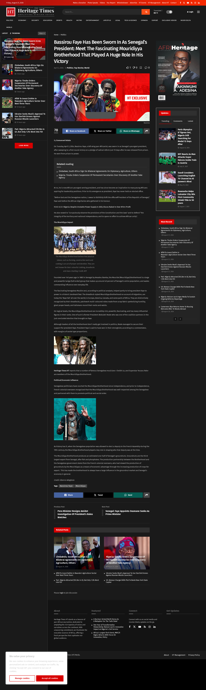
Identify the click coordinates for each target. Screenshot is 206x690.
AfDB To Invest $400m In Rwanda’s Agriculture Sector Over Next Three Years (30, 101)
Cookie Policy (23, 671)
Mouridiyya (81, 486)
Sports (59, 20)
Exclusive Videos (169, 20)
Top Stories (79, 68)
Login (191, 12)
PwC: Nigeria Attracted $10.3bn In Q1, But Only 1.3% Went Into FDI (29, 130)
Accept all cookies (50, 678)
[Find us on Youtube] (188, 3)
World (9, 27)
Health (69, 20)
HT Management (154, 3)
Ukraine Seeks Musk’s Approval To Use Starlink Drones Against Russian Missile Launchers (30, 116)
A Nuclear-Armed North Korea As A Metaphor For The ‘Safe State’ (106, 620)
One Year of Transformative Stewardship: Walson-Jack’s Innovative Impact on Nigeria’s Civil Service (108, 627)
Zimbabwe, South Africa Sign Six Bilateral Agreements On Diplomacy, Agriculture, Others (29, 68)
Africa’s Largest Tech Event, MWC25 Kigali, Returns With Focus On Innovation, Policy (106, 635)
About (166, 655)
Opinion (144, 20)
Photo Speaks (93, 3)
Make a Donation (79, 3)
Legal (117, 20)
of (117, 197)
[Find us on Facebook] (180, 3)
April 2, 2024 (59, 68)
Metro (79, 20)
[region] (36, 668)
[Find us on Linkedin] (154, 627)
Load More (24, 145)
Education (47, 20)
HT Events (142, 3)
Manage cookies (22, 678)
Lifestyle (107, 20)
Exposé (155, 20)
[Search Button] (146, 12)
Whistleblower (122, 3)
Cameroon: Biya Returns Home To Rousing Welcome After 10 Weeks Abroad (177, 308)
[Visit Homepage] (30, 11)
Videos (102, 3)
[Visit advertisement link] (178, 71)
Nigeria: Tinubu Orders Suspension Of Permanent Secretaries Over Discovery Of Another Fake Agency (28, 85)
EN (155, 13)
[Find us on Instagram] (195, 3)
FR (157, 13)
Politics (9, 20)
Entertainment (92, 20)
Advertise (133, 3)
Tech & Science (130, 20)
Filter (41, 33)
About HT (165, 3)
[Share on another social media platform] (146, 131)
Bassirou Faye (66, 486)
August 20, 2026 (168, 291)
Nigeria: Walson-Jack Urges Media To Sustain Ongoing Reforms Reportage (178, 298)
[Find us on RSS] (191, 3)
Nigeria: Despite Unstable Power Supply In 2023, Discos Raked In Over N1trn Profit (97, 207)
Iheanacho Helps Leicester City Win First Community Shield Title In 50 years (186, 197)
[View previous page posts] (175, 319)
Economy (22, 20)
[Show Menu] (198, 12)
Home (56, 35)
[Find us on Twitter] (184, 3)
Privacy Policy (194, 655)
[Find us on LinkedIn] (199, 3)
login (61, 593)
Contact (173, 3)
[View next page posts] (180, 319)
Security (35, 20)
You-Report (111, 3)
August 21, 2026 (62, 567)
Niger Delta (186, 20)
